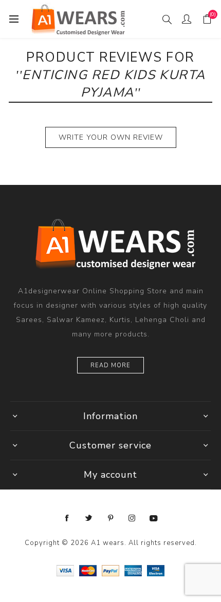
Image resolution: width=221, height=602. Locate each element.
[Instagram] (132, 518)
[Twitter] (89, 518)
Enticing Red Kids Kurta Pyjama (114, 83)
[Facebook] (67, 518)
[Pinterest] (110, 518)
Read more (110, 365)
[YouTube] (153, 518)
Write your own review (111, 137)
